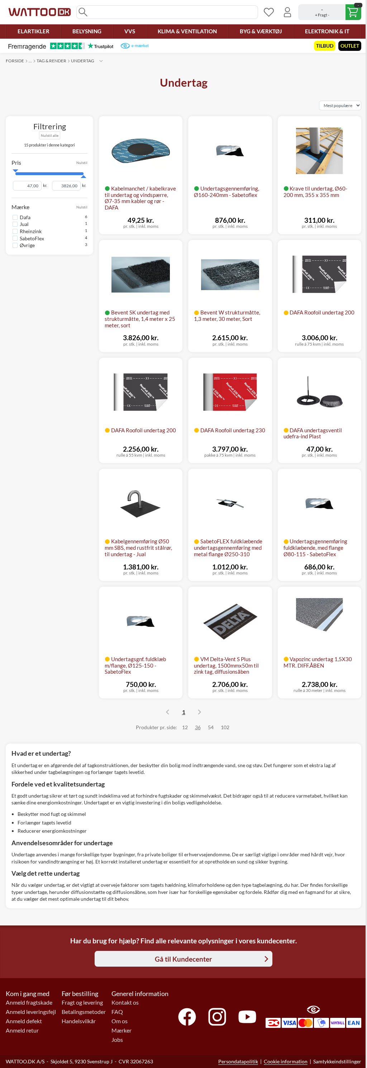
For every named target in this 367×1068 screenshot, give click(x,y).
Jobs (117, 1039)
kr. (45, 185)
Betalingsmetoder (84, 1012)
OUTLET (349, 46)
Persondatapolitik (238, 1061)
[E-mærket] (134, 46)
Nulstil (81, 163)
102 (225, 727)
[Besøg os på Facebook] (187, 1017)
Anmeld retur (22, 1030)
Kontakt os (125, 1002)
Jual (24, 224)
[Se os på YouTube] (247, 1017)
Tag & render (51, 60)
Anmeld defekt (24, 1021)
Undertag (82, 60)
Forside (15, 60)
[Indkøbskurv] (329, 12)
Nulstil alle (49, 135)
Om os (119, 1021)
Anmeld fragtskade (29, 1002)
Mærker (121, 1030)
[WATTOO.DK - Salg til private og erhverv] (39, 12)
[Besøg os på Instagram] (217, 1017)
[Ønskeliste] (269, 12)
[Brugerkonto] (287, 12)
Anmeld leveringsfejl (31, 1012)
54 (211, 727)
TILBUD (324, 46)
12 (185, 727)
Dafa (25, 217)
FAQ (117, 1012)
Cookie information (286, 1061)
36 (198, 727)
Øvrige (27, 245)
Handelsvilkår (79, 1021)
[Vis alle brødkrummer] (101, 61)
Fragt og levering (82, 1002)
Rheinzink (31, 231)
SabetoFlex (32, 238)
